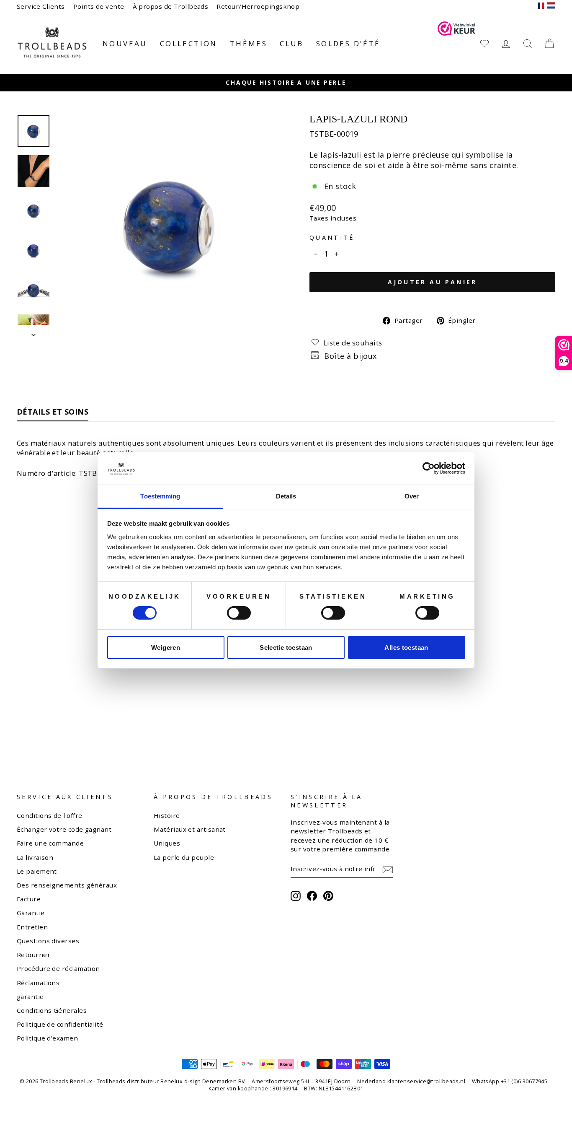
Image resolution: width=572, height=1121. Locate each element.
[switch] (239, 613)
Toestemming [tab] (160, 496)
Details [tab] (286, 496)
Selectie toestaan (286, 647)
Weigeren (165, 647)
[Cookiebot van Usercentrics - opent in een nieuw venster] (428, 468)
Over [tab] (412, 496)
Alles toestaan (406, 647)
